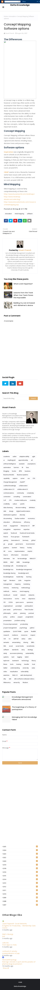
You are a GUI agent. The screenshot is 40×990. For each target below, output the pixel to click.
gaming (5, 540)
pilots (15, 613)
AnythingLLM (11, 460)
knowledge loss (8, 569)
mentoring (15, 588)
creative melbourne (20, 500)
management (7, 584)
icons (10, 551)
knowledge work (23, 573)
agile (33, 456)
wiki (10, 679)
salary (23, 639)
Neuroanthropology (9, 960)
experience (17, 529)
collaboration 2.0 (8, 489)
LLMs (19, 580)
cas (29, 478)
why (4, 679)
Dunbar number (20, 518)
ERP (33, 526)
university (26, 668)
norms (17, 599)
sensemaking (16, 642)
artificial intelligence (9, 464)
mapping (17, 584)
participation (29, 606)
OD (4, 602)
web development (26, 675)
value (33, 668)
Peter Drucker (29, 610)
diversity (22, 515)
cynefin (22, 504)
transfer (26, 664)
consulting (16, 497)
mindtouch (6, 595)
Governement (30, 544)
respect (32, 635)
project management (10, 628)
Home (6, 16)
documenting (7, 518)
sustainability (30, 653)
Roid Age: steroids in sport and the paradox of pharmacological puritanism (18, 963)
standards (15, 650)
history (22, 548)
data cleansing (8, 507)
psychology (23, 628)
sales (29, 639)
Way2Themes (27, 988)
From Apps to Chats (9, 945)
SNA (4, 646)
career (22, 478)
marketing (26, 584)
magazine (27, 580)
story (23, 650)
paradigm (19, 606)
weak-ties (6, 675)
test (3, 936)
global (33, 540)
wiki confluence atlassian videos (24, 679)
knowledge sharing (9, 573)
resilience (15, 635)
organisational (8, 606)
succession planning (16, 653)
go (4, 544)
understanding (15, 668)
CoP (4, 500)
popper (20, 617)
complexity (30, 493)
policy (5, 617)
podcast (31, 613)
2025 (20, 847)
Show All (6, 968)
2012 (20, 887)
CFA (34, 478)
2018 (20, 868)
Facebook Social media (27, 533)
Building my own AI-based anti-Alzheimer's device (24, 304)
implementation (20, 551)
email (5, 526)
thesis (5, 664)
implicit (30, 551)
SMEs (32, 642)
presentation (7, 620)
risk (4, 639)
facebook (14, 533)
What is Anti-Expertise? (23, 284)
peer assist (6, 610)
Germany (25, 540)
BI (22, 467)
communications (8, 493)
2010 (20, 894)
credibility (6, 504)
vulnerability (24, 671)
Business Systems (22, 475)
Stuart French (9, 33)
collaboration (23, 486)
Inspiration (8, 152)
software (30, 214)
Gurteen (14, 548)
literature (12, 580)
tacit (13, 657)
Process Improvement (10, 624)
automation (7, 467)
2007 (20, 905)
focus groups (15, 537)
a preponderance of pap (11, 953)
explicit (5, 533)
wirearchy (17, 682)
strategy (30, 650)
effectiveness (17, 522)
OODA (11, 602)
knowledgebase (8, 577)
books (14, 471)
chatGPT (22, 482)
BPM (20, 471)
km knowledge (22, 558)
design (11, 511)
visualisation (14, 671)
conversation (27, 497)
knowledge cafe (8, 566)
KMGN (5, 562)
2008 (20, 901)
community (20, 493)
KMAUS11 (33, 558)
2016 (20, 872)
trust (33, 664)
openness (30, 602)
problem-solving (20, 620)
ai (4, 460)
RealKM (33, 631)
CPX (10, 500)
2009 (20, 898)
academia (6, 456)
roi (9, 639)
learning (28, 577)
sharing (25, 642)
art (32, 460)
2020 (20, 861)
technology (25, 661)
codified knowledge (9, 486)
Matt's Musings (7, 934)
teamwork (15, 661)
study (5, 653)
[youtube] (20, 383)
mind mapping (19, 214)
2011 (20, 890)
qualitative (6, 631)
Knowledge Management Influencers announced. (22, 698)
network (22, 595)
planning (23, 613)
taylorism (6, 661)
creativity (32, 500)
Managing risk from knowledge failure (24, 718)
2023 (20, 854)
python (32, 628)
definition (32, 507)
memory (6, 588)
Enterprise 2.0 (25, 526)
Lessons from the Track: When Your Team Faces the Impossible (23, 295)
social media (20, 646)
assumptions (31, 464)
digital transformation (23, 511)
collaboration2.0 (22, 489)
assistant (21, 464)
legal (4, 580)
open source (20, 602)
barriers (16, 467)
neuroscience (7, 599)
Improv (5, 555)
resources (24, 635)
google (10, 544)
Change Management (10, 482)
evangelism (7, 529)
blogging (6, 471)
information (14, 555)
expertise (26, 529)
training (18, 664)
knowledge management (24, 569)
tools (11, 664)
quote (26, 631)
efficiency (27, 522)
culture (15, 504)
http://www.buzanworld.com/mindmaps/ (19, 194)
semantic (6, 642)
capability (6, 478)
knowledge (26, 562)
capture (15, 478)
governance (19, 544)
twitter (5, 668)
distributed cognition (10, 515)
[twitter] (5, 383)
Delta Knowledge (20, 5)
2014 (20, 879)
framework (25, 537)
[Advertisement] (11, 805)
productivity (24, 624)
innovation (12, 16)
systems (6, 657)
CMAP (6, 172)
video (5, 671)
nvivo (23, 599)
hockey (29, 548)
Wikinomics (7, 682)
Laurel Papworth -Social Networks (14, 924)
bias (27, 467)
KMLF (12, 562)
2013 (20, 883)
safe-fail (15, 639)
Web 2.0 (14, 675)
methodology (25, 588)
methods (6, 591)
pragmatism (29, 617)
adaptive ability (24, 456)
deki (4, 511)
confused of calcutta (9, 951)
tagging (19, 657)
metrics (14, 591)
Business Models (8, 475)
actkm (14, 456)
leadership (19, 577)
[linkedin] (13, 383)
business (27, 471)
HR (4, 551)
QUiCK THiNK (17, 631)
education (6, 522)
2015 (20, 876)
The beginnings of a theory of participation (24, 708)
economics (31, 518)
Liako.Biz (5, 943)
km (14, 558)
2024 (20, 850)
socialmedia (30, 646)
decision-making (21, 507)
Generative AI (15, 540)
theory (34, 661)
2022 (20, 857)
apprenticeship (23, 460)
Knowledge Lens (21, 566)
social (11, 646)
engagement (14, 526)
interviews (6, 558)
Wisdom (25, 682)
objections (31, 599)
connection (6, 497)
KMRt (18, 562)
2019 (20, 865)
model (15, 595)
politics (12, 617)
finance (5, 537)
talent (26, 657)
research (6, 635)
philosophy (7, 613)
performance (17, 610)
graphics (6, 548)
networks (31, 595)
